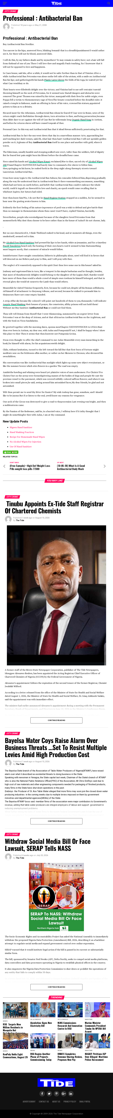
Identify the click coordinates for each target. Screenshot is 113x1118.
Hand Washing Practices (22, 432)
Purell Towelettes (12, 245)
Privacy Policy (70, 1101)
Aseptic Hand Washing (14, 304)
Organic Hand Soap (81, 119)
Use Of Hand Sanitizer (21, 446)
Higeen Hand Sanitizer (21, 427)
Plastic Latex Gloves (54, 79)
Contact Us (44, 1101)
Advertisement (29, 1101)
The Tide (20, 520)
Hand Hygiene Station (55, 197)
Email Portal (84, 1101)
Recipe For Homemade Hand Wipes (27, 436)
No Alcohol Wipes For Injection (25, 441)
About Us (56, 1101)
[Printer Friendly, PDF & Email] (10, 452)
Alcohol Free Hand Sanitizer (20, 242)
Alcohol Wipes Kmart (39, 161)
